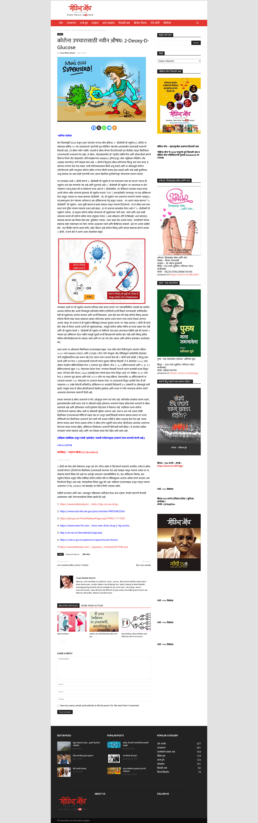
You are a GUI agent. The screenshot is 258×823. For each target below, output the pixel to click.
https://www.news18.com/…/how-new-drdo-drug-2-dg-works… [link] (95, 525)
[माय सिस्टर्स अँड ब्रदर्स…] (114, 758)
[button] (197, 23)
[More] (114, 127)
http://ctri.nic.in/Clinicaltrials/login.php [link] (81, 532)
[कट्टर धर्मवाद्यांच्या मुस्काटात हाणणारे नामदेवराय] (114, 770)
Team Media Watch (67, 53)
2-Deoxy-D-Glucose (72, 554)
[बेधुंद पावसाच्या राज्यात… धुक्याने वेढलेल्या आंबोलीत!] (64, 746)
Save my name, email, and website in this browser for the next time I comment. (99, 706)
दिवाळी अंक (124, 23)
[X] (98, 127)
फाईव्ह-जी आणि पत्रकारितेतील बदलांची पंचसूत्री (135, 744)
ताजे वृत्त (84, 23)
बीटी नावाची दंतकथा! (80, 768)
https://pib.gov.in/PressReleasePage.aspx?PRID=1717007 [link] (92, 518)
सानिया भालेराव (86, 554)
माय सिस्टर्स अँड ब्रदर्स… (130, 755)
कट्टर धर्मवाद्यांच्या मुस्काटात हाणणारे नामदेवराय (134, 770)
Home (59, 30)
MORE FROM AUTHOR (92, 606)
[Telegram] (109, 127)
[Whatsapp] (104, 127)
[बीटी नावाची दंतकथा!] (64, 772)
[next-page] (63, 642)
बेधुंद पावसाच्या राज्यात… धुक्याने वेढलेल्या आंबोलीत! (86, 744)
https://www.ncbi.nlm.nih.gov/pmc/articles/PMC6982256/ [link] (92, 511)
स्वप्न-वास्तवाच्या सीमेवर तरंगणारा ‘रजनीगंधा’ (73, 565)
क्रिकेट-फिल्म (140, 23)
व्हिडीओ (167, 23)
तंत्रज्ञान (95, 23)
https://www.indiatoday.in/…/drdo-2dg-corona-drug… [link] (89, 504)
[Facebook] (93, 127)
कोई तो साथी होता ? (63, 634)
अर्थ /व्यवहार (108, 23)
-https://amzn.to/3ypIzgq (183, 373)
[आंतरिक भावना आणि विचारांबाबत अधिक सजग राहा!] (104, 622)
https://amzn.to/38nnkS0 (184, 274)
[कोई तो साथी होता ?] (72, 622)
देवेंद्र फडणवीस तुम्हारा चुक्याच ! (83, 755)
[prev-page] (59, 642)
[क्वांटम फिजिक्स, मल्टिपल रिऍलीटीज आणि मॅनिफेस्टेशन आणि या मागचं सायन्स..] (136, 622)
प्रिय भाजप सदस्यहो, (143, 565)
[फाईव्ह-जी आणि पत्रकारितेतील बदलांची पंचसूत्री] (114, 745)
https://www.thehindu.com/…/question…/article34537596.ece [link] (93, 547)
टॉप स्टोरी (155, 23)
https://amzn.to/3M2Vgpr (170, 466)
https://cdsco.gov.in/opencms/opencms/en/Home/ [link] (89, 539)
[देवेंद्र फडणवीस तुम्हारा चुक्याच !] (64, 759)
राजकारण (71, 23)
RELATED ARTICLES (68, 606)
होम (61, 23)
